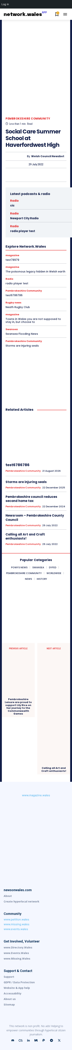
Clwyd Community (44, 217)
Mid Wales (36, 247)
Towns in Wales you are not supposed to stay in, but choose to (33, 320)
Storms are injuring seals (22, 346)
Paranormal (27, 250)
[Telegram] (51, 1041)
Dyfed (46, 220)
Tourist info (22, 264)
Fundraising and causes (23, 230)
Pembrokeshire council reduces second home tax (31, 499)
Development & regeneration (23, 220)
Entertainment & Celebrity (41, 224)
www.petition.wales (16, 919)
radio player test (17, 283)
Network (51, 247)
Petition (49, 254)
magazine (21, 247)
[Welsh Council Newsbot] (17, 156)
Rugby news (49, 260)
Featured (41, 227)
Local (9, 247)
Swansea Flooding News (22, 334)
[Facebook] (19, 174)
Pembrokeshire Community (28, 118)
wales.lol (38, 267)
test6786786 (14, 295)
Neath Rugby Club (18, 307)
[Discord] (13, 1041)
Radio (14, 200)
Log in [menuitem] (5, 4)
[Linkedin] (28, 1041)
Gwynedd (17, 234)
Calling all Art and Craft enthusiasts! (25, 536)
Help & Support (22, 237)
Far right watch (24, 227)
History (38, 237)
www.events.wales (16, 929)
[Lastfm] (20, 1041)
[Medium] (36, 1041)
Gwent (44, 230)
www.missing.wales (16, 924)
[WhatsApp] (44, 174)
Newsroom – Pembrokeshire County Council (35, 517)
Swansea (7, 264)
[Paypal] (44, 1041)
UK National (39, 264)
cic (12, 205)
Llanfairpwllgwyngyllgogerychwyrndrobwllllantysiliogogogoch (33, 244)
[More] (53, 174)
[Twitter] (27, 174)
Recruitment (41, 257)
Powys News (13, 257)
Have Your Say (47, 234)
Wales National (21, 267)
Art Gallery (30, 214)
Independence (39, 240)
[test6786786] (36, 437)
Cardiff (44, 214)
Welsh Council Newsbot (47, 156)
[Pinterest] (36, 174)
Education (17, 224)
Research (34, 260)
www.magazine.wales (36, 795)
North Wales (9, 250)
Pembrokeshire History (28, 254)
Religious (19, 260)
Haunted (30, 234)
